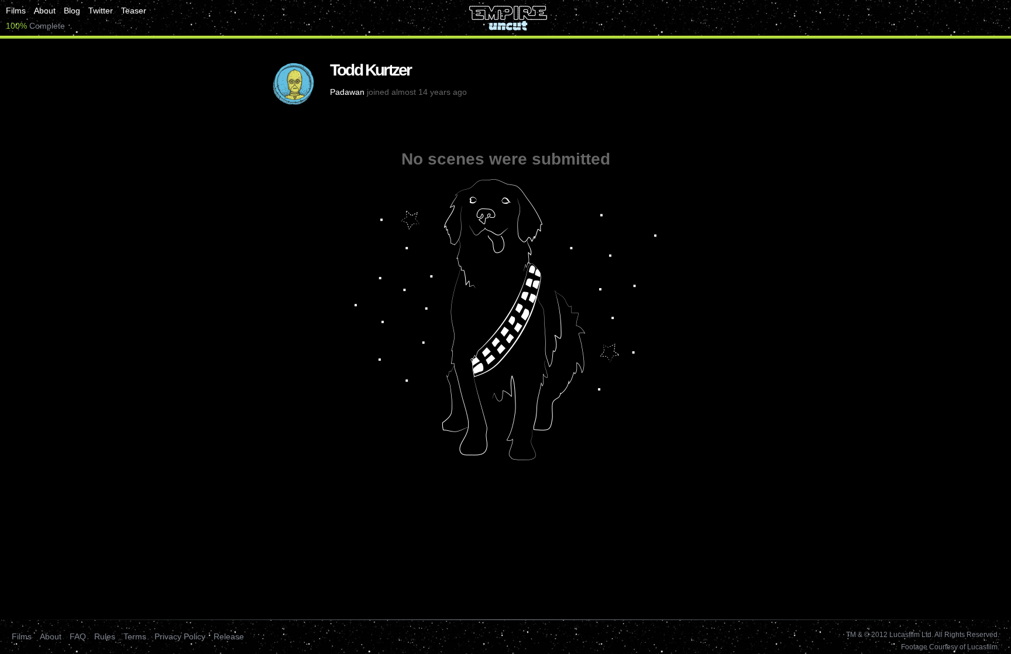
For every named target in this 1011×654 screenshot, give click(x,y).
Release (229, 636)
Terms (134, 636)
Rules (104, 636)
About (45, 10)
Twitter (100, 10)
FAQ (78, 636)
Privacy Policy (179, 636)
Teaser (133, 10)
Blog (72, 10)
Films (16, 10)
